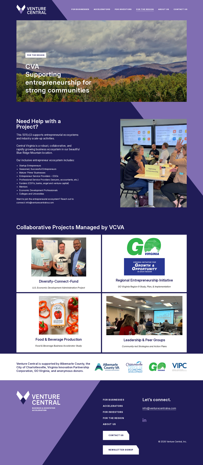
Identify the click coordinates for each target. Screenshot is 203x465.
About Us (163, 9)
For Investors (123, 9)
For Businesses (80, 9)
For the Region (145, 9)
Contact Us (180, 9)
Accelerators (102, 9)
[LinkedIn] (144, 419)
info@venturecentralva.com (159, 408)
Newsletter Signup (121, 450)
